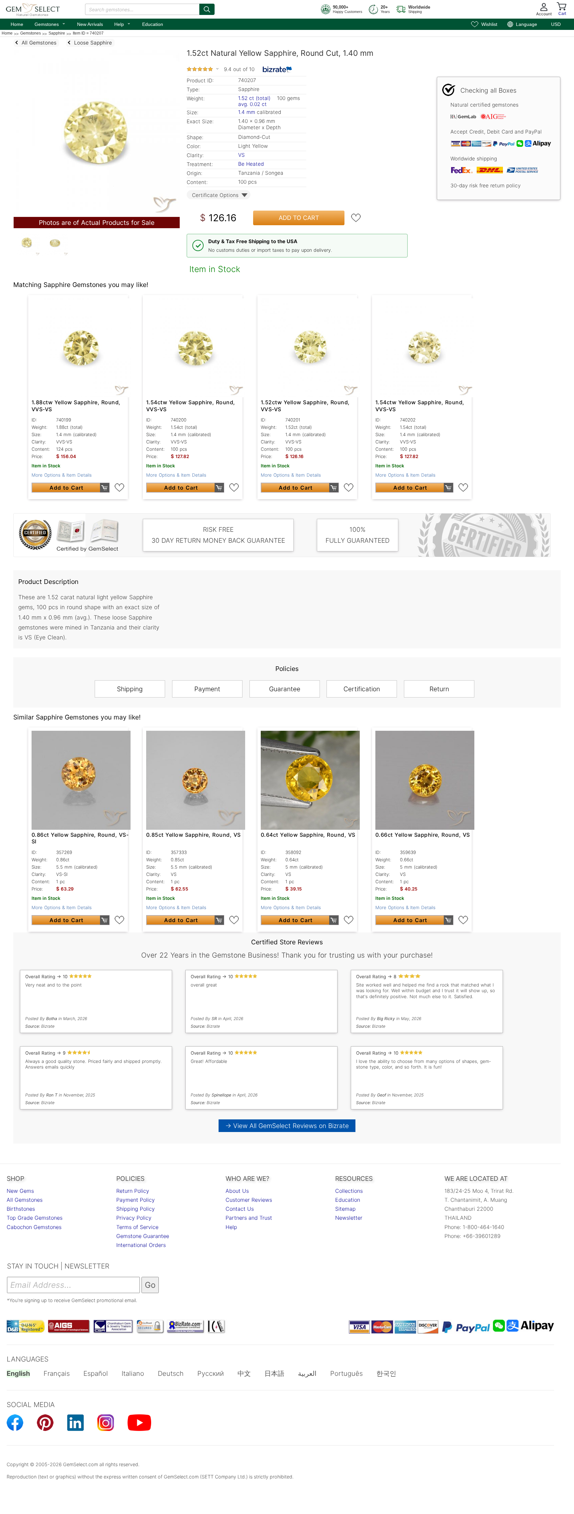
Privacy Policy (133, 1217)
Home (17, 24)
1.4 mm (246, 112)
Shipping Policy (135, 1208)
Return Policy (132, 1190)
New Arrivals (90, 24)
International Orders (141, 1245)
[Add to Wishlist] (356, 218)
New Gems (20, 1190)
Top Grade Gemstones (34, 1217)
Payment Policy (135, 1199)
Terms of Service (137, 1227)
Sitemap (345, 1208)
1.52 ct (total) (254, 98)
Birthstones (21, 1208)
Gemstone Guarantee (142, 1236)
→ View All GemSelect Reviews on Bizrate (287, 1126)
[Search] (207, 9)
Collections (349, 1190)
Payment (207, 689)
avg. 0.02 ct (252, 104)
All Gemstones (25, 1199)
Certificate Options (215, 195)
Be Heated (251, 164)
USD (556, 24)
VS (241, 155)
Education (152, 24)
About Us (237, 1190)
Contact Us (240, 1208)
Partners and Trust (249, 1217)
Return (439, 689)
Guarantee (284, 689)
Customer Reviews (249, 1199)
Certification (361, 689)
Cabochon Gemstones (34, 1227)
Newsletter (348, 1217)
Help (122, 23)
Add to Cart (299, 217)
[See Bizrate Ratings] (277, 69)
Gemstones (50, 23)
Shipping (130, 689)
